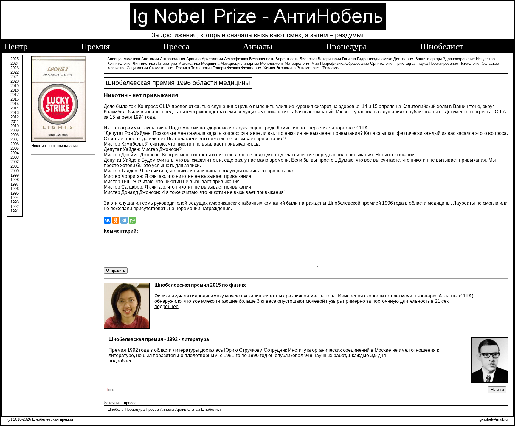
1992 (14, 206)
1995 (14, 193)
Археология (212, 59)
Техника (183, 68)
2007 (14, 139)
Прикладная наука (411, 63)
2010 (14, 126)
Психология (469, 63)
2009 (14, 130)
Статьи (193, 409)
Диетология (403, 59)
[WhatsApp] (132, 220)
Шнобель (115, 409)
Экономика (286, 68)
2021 (14, 77)
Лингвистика (144, 63)
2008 (14, 135)
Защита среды (428, 59)
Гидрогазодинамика (374, 59)
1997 (14, 184)
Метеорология (297, 63)
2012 (14, 117)
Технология (201, 68)
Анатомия (150, 59)
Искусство (485, 59)
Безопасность (261, 59)
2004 (14, 153)
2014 (14, 108)
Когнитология (119, 63)
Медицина (210, 63)
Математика (189, 63)
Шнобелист (441, 46)
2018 (14, 90)
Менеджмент (271, 63)
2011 (15, 121)
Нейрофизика (332, 63)
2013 (14, 112)
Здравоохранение (459, 59)
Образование (357, 63)
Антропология (172, 59)
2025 (14, 59)
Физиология (251, 68)
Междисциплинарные (240, 63)
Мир (315, 63)
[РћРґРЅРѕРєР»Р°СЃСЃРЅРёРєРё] (115, 220)
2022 (14, 72)
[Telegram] (124, 220)
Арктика (193, 59)
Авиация (114, 59)
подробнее (166, 306)
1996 (14, 188)
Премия (95, 46)
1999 (14, 175)
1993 (14, 202)
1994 (14, 197)
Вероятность (286, 59)
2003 (14, 157)
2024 (14, 63)
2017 (14, 94)
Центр (16, 46)
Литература (166, 63)
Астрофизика (236, 59)
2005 (14, 148)
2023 (14, 68)
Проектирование (443, 63)
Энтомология (308, 68)
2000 (14, 171)
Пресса (176, 46)
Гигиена (349, 59)
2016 (14, 99)
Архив (180, 409)
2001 (14, 166)
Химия (269, 68)
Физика (233, 68)
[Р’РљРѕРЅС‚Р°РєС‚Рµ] (107, 220)
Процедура (346, 46)
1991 (14, 211)
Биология (308, 59)
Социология (137, 68)
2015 (14, 103)
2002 (14, 162)
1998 (14, 180)
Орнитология (381, 63)
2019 (14, 86)
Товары (219, 68)
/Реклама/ (330, 68)
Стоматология (161, 68)
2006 (14, 144)
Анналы (257, 46)
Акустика (132, 59)
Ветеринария (329, 59)
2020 (14, 81)
